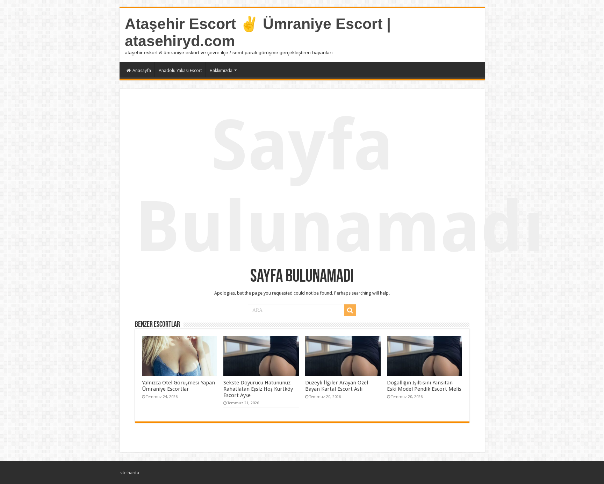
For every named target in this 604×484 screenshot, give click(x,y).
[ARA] (350, 310)
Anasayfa (141, 70)
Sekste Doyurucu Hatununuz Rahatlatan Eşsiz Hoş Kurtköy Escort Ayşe (258, 389)
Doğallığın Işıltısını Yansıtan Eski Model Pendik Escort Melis (424, 386)
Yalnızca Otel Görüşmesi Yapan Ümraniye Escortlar (178, 386)
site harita (129, 472)
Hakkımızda (221, 70)
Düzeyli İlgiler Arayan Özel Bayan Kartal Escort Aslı (336, 386)
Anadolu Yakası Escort (180, 70)
